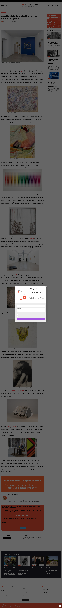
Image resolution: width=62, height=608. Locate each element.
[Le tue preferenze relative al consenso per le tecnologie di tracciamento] (60, 606)
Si (18, 314)
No (18, 316)
